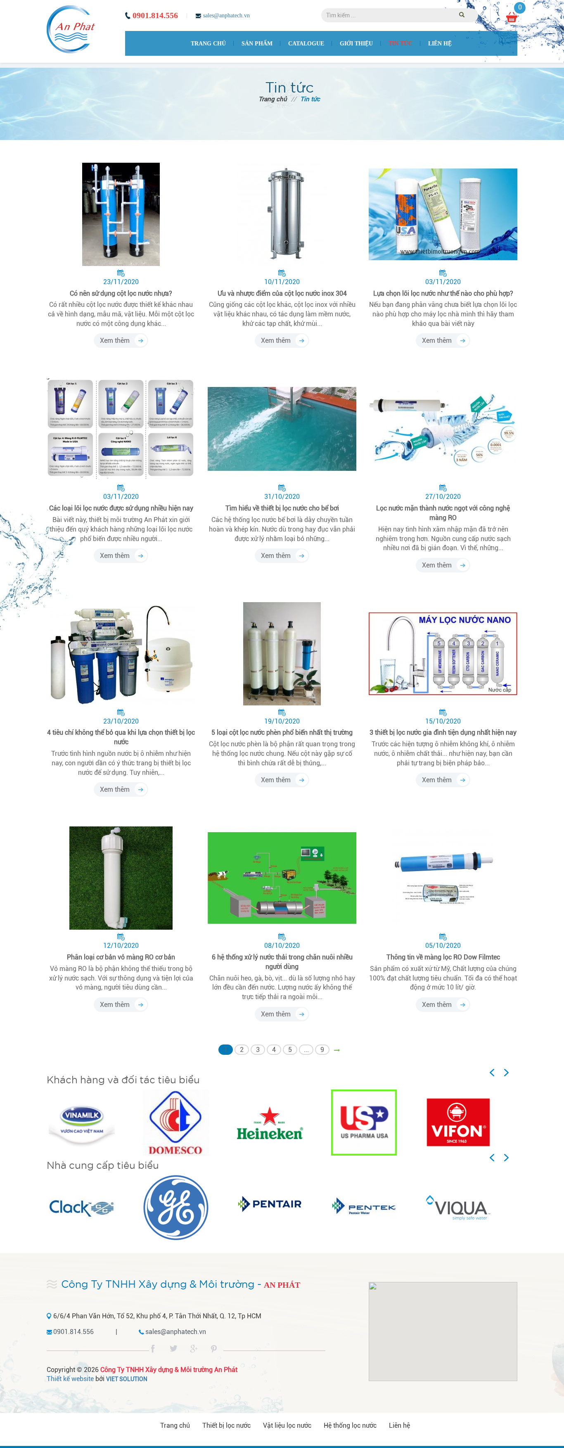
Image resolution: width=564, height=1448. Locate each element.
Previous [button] (502, 1073)
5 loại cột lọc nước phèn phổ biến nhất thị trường (282, 732)
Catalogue (306, 43)
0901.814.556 (155, 15)
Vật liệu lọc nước (287, 1425)
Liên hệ (440, 43)
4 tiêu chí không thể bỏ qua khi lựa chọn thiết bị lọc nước (121, 737)
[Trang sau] (338, 1050)
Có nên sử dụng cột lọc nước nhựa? (121, 293)
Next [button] (510, 1073)
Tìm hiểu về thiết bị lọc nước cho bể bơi (282, 508)
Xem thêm (115, 340)
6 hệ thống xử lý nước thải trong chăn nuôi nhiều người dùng (282, 962)
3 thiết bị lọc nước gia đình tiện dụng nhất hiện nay (443, 732)
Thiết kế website (70, 1379)
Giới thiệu (356, 43)
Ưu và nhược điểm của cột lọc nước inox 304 (282, 293)
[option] (94, 1123)
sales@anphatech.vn (226, 15)
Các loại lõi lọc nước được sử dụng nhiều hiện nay (121, 508)
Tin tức (400, 43)
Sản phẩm (257, 43)
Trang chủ (208, 43)
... (306, 1050)
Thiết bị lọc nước (226, 1425)
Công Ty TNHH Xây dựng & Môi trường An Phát (168, 1370)
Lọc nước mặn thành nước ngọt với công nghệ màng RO (443, 513)
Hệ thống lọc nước (350, 1425)
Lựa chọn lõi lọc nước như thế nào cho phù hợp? (443, 293)
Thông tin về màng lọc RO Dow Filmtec (443, 957)
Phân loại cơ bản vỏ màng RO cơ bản (121, 957)
